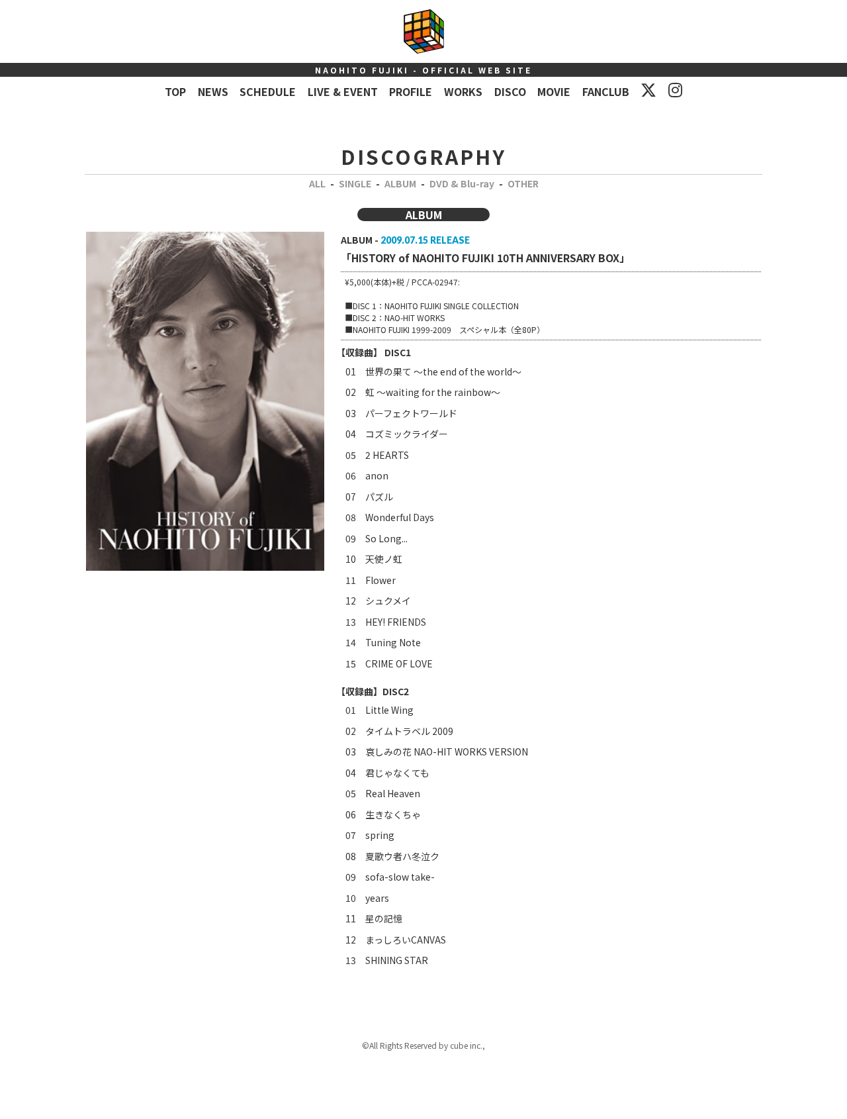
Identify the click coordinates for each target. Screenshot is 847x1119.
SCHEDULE (268, 91)
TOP (175, 91)
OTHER (523, 183)
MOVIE (553, 91)
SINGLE (355, 183)
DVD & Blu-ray (461, 183)
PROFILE (410, 91)
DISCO (510, 91)
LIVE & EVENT (343, 91)
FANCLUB (605, 91)
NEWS (213, 91)
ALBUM (400, 183)
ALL (317, 183)
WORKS (463, 91)
